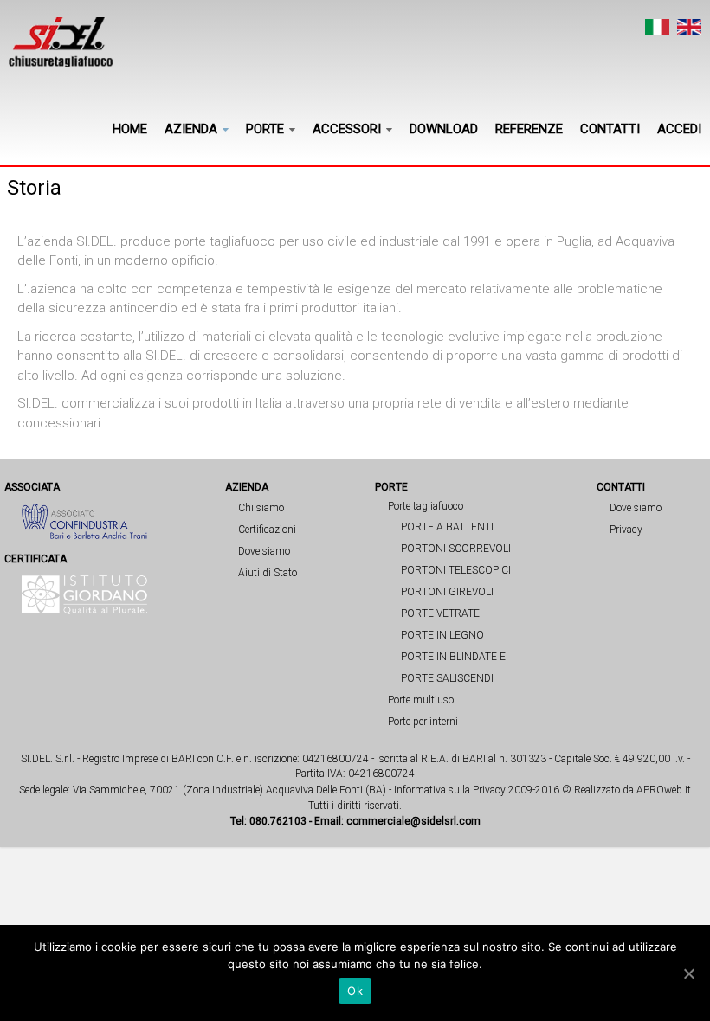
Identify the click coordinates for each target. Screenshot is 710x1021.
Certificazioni (267, 529)
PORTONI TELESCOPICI (456, 570)
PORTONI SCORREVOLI (456, 549)
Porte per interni (423, 722)
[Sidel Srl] (61, 42)
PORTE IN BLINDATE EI (454, 657)
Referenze (529, 129)
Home (130, 129)
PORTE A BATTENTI (447, 527)
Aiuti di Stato (267, 573)
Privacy (626, 529)
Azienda (191, 129)
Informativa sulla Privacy (450, 790)
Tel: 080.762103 (268, 821)
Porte (265, 129)
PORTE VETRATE (440, 613)
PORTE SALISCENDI (447, 678)
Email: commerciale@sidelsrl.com (397, 821)
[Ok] (688, 973)
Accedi (679, 129)
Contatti (610, 129)
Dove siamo (264, 551)
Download (444, 129)
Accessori (347, 129)
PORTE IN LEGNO (442, 635)
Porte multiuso (421, 700)
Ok (355, 991)
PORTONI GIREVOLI (447, 592)
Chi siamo (261, 508)
